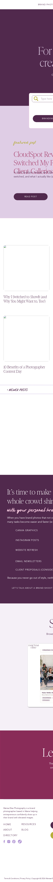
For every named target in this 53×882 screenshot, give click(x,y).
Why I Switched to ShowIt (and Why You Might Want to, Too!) (25, 298)
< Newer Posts (17, 390)
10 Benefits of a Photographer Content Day (24, 369)
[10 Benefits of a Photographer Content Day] (26, 338)
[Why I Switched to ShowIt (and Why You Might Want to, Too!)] (26, 268)
